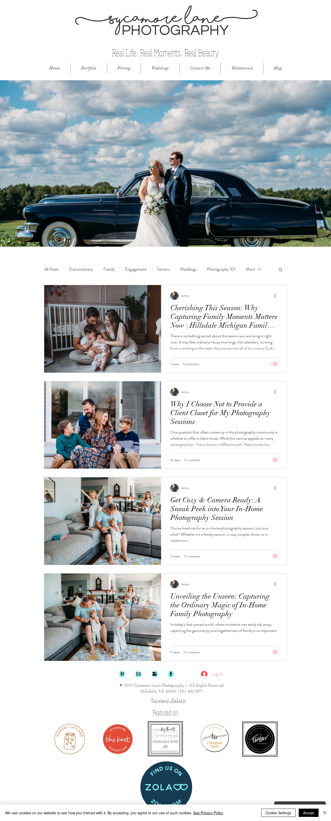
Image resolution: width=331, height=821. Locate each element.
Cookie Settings (278, 812)
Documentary (81, 269)
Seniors (163, 269)
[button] (89, 68)
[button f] (171, 674)
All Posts (51, 269)
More (250, 269)
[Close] (325, 813)
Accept (308, 812)
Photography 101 (221, 269)
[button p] (122, 674)
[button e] (138, 674)
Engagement (136, 269)
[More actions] (277, 296)
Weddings (188, 269)
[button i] (154, 674)
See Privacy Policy (208, 812)
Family (109, 269)
